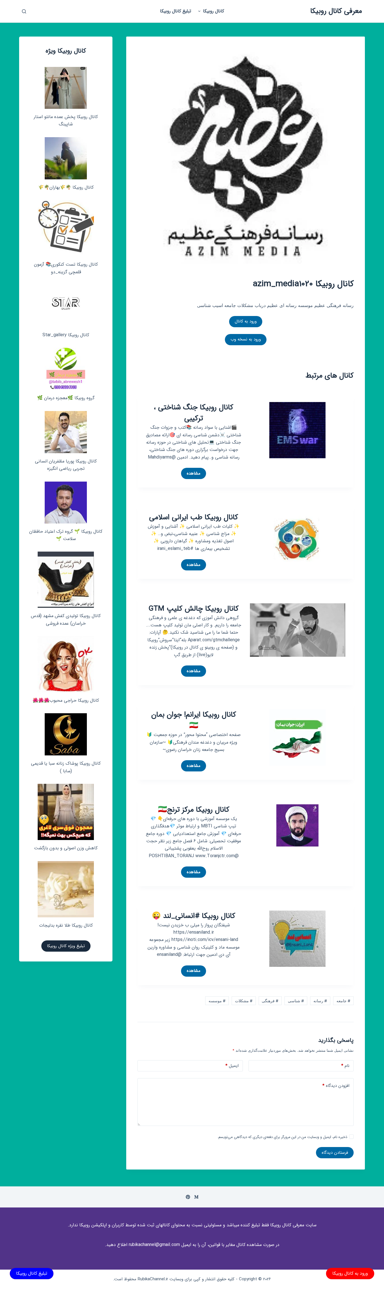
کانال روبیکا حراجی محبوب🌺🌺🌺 (66, 700)
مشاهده (190, 474)
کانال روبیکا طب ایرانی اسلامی (193, 517)
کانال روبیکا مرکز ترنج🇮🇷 (193, 810)
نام (345, 1065)
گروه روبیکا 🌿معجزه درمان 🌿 (65, 397)
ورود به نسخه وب (246, 339)
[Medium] (196, 1197)
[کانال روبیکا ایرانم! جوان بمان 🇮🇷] (297, 737)
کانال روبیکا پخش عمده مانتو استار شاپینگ (66, 120)
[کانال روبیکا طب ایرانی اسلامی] (297, 539)
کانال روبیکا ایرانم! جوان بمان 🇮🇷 (193, 720)
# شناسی (296, 1000)
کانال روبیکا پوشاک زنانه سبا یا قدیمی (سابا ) (66, 767)
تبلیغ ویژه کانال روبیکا (66, 946)
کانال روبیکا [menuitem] (213, 11)
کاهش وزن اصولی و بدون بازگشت (66, 848)
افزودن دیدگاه (335, 1085)
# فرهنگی (270, 1000)
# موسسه (217, 1000)
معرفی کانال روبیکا (336, 11)
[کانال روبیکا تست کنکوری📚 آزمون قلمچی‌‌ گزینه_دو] (66, 228)
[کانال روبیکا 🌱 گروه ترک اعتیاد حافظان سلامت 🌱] (66, 502)
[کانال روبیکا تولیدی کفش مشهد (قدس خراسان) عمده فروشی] (66, 580)
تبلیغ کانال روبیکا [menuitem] (175, 11)
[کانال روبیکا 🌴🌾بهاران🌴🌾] (66, 158)
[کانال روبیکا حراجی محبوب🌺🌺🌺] (66, 664)
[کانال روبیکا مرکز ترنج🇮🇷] (297, 825)
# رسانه (320, 1000)
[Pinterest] (188, 1197)
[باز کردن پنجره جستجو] (24, 11)
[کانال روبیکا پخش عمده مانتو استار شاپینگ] (66, 88)
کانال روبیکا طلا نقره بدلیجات (66, 925)
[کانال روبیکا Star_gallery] (66, 306)
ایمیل (232, 1065)
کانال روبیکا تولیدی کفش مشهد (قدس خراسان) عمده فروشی (66, 619)
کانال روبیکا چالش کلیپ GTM (193, 609)
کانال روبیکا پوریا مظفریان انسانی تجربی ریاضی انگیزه (66, 465)
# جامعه (343, 1000)
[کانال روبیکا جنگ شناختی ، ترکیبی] (297, 430)
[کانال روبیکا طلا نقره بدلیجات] (66, 889)
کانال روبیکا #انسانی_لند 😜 (193, 916)
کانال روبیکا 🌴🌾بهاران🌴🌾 (66, 187)
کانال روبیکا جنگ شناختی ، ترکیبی (193, 413)
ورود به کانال (246, 321)
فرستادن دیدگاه (335, 1152)
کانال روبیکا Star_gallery (65, 334)
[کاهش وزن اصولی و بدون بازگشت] (66, 812)
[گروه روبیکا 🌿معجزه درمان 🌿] (66, 369)
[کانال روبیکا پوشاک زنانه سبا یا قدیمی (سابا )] (66, 734)
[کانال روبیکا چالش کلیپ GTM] (297, 629)
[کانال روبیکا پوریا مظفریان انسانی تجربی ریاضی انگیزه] (66, 432)
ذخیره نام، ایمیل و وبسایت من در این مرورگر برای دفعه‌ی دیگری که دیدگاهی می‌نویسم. (282, 1137)
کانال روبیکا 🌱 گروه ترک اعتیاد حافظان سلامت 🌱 (65, 535)
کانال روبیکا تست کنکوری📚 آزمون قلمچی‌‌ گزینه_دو (66, 268)
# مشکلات (243, 1000)
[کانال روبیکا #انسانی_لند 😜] (297, 938)
